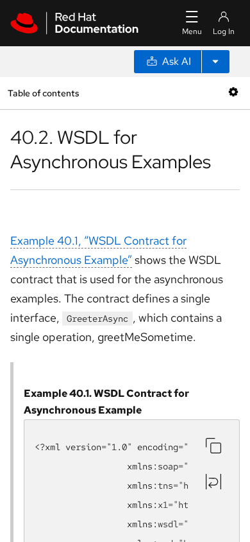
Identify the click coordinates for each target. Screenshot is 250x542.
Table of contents (43, 93)
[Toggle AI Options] (215, 61)
